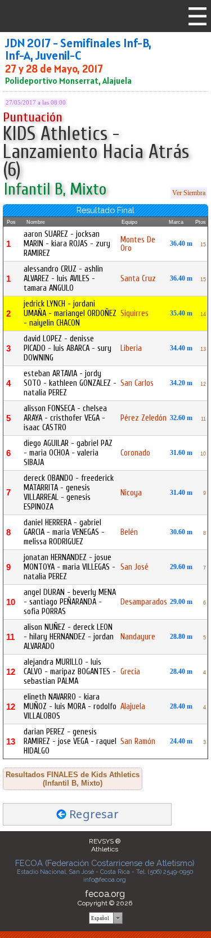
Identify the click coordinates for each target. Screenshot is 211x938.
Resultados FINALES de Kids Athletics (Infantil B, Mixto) (73, 778)
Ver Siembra (188, 193)
